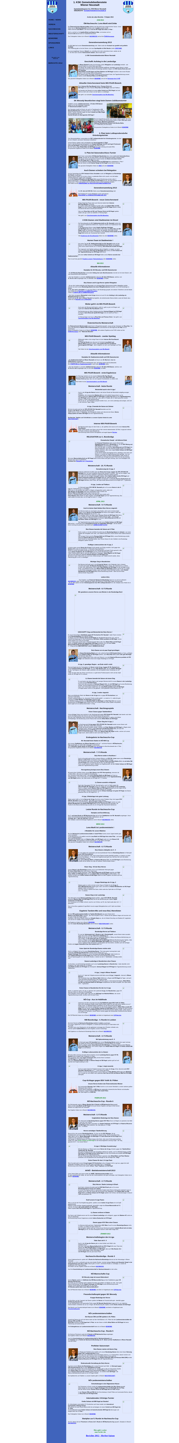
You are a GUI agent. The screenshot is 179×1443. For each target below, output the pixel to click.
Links (51, 48)
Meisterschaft (56, 34)
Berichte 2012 (55, 63)
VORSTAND (118, 48)
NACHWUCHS (93, 36)
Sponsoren (54, 43)
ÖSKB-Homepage (109, 36)
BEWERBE (98, 78)
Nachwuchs (54, 29)
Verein (51, 24)
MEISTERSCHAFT (73, 419)
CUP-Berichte (117, 1015)
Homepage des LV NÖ (113, 78)
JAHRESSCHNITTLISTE (100, 525)
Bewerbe (53, 38)
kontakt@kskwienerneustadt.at (95, 10)
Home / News (54, 20)
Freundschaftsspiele (74, 1309)
